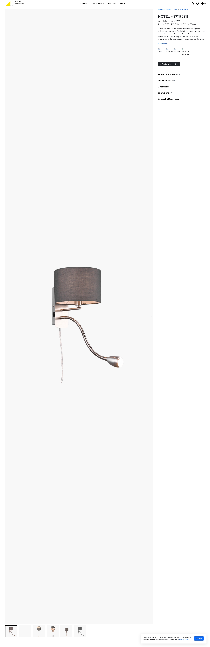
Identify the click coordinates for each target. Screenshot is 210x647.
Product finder (164, 10)
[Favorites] (197, 3)
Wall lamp (184, 10)
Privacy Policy (184, 640)
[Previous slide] (7, 316)
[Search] (193, 3)
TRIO (175, 10)
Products (83, 3)
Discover (112, 3)
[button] (11, 631)
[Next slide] (151, 316)
